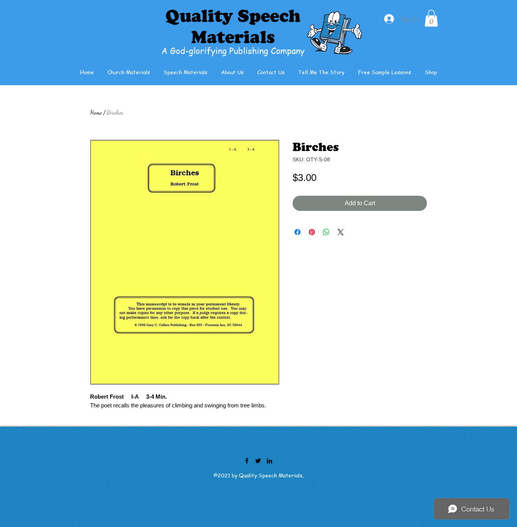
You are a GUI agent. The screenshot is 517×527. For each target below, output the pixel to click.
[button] (431, 18)
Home (96, 112)
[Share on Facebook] (297, 232)
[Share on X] (340, 232)
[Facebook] (247, 461)
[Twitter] (258, 461)
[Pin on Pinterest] (311, 232)
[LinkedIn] (269, 461)
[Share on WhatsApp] (326, 232)
